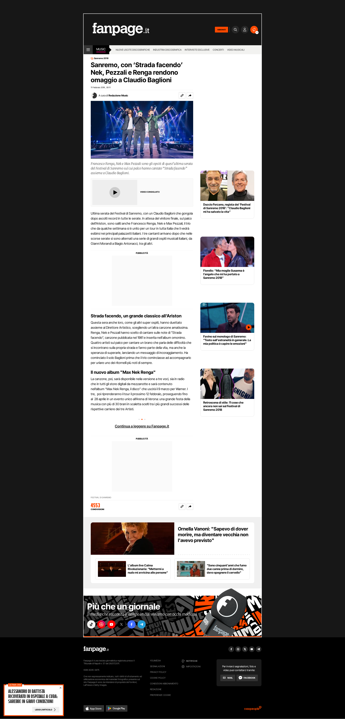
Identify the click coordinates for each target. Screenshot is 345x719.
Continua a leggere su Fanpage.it (142, 426)
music (101, 49)
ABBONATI (221, 30)
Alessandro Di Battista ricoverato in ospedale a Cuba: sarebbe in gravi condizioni (33, 696)
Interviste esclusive (197, 49)
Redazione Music (118, 95)
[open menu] (88, 49)
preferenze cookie (160, 695)
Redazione (156, 689)
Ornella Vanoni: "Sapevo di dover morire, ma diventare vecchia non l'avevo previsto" (213, 534)
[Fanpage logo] (116, 29)
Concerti (218, 49)
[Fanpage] (96, 649)
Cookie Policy (157, 677)
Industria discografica (167, 49)
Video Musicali (236, 49)
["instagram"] (101, 624)
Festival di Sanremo (101, 498)
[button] (190, 95)
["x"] (121, 624)
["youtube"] (111, 624)
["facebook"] (131, 624)
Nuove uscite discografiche (133, 49)
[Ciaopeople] (252, 709)
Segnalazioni (157, 666)
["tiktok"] (91, 624)
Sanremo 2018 (101, 58)
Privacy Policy (158, 672)
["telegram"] (141, 624)
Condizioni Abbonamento (164, 683)
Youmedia (155, 660)
